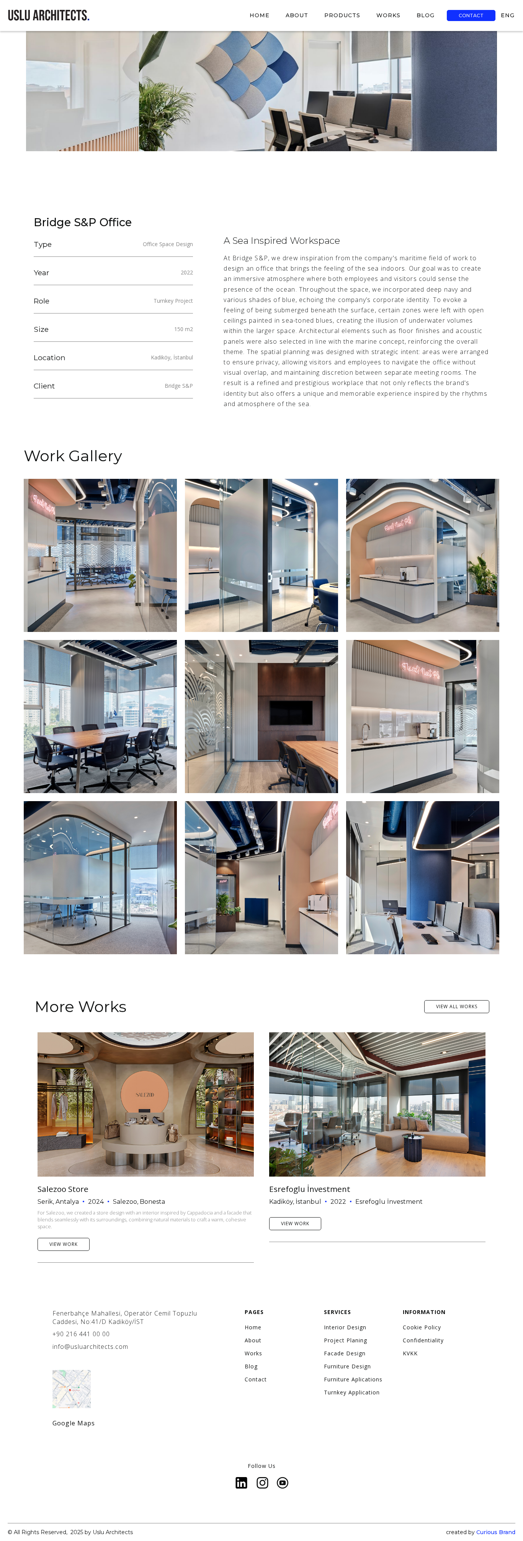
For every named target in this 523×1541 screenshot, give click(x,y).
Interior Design (345, 1327)
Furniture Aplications (353, 1379)
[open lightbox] (100, 555)
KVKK (410, 1353)
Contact (256, 1379)
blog (426, 15)
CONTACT (471, 15)
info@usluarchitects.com (90, 1346)
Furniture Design (347, 1366)
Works (253, 1353)
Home (253, 1327)
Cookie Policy (422, 1327)
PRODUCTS (342, 15)
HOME (260, 15)
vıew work (63, 1244)
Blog (251, 1366)
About (253, 1340)
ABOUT (297, 15)
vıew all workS (456, 1006)
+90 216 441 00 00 (81, 1334)
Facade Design (345, 1353)
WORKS (388, 15)
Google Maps (73, 1423)
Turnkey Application (352, 1392)
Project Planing (345, 1340)
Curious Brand (495, 1532)
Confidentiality (423, 1340)
